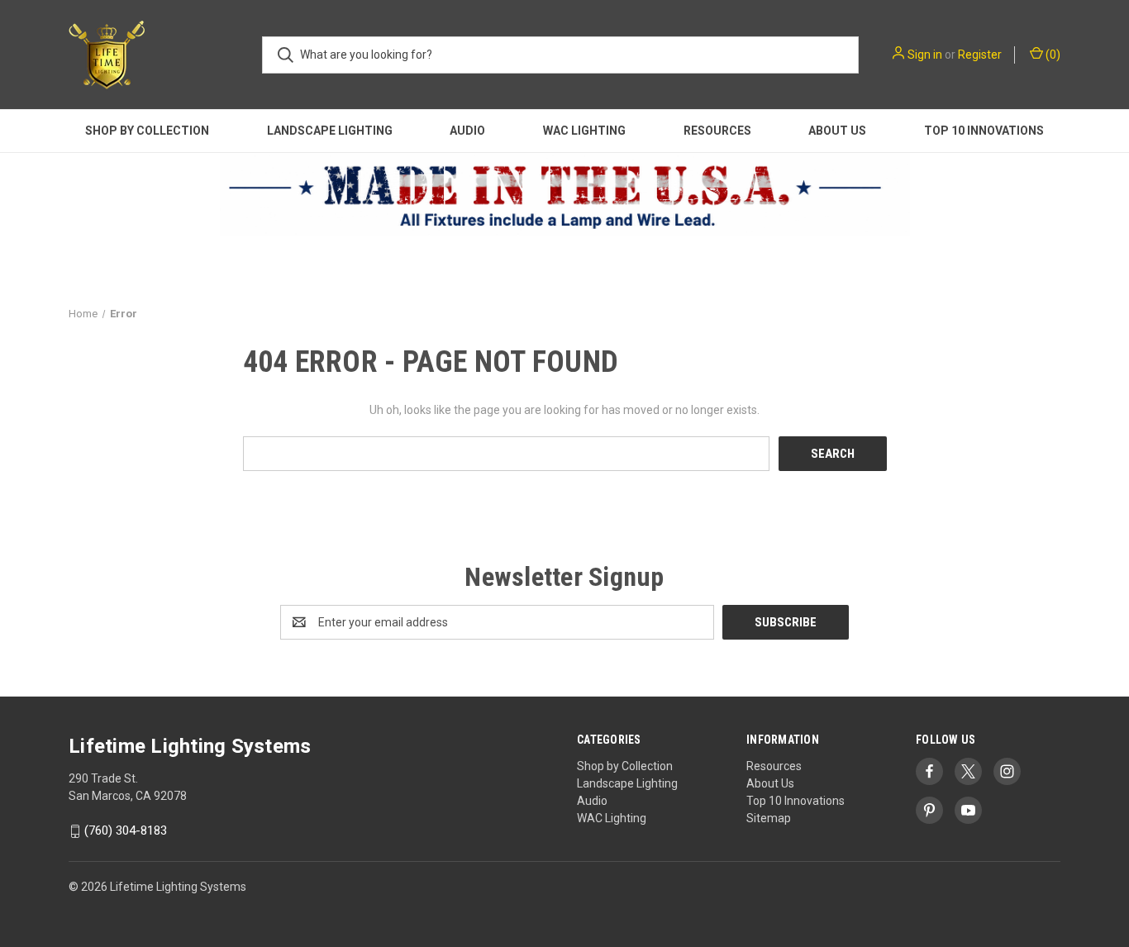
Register (980, 54)
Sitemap (768, 818)
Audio (467, 130)
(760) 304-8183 (125, 831)
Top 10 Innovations (984, 130)
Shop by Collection (147, 130)
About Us (837, 130)
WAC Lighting (584, 130)
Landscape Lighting (330, 130)
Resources (717, 130)
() (1051, 54)
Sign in (924, 54)
